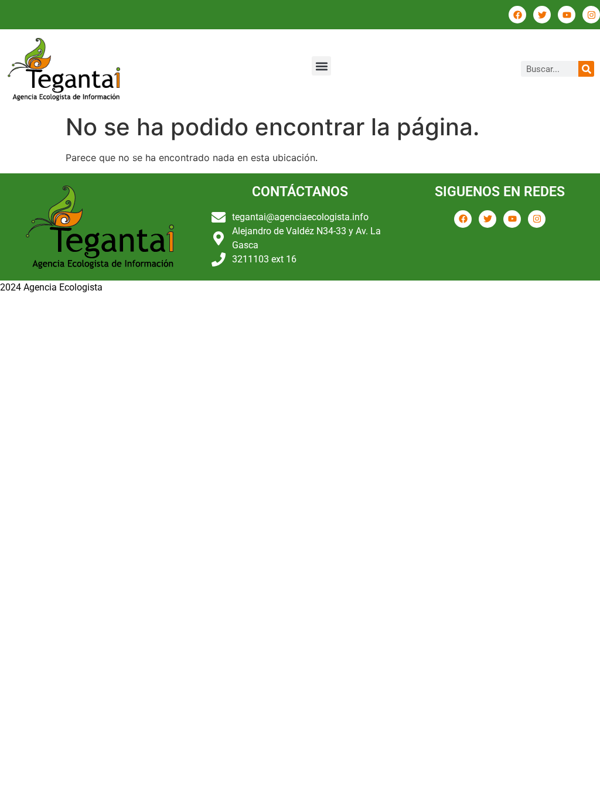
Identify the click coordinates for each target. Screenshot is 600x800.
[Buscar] (586, 69)
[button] (321, 66)
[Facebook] (517, 14)
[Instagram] (591, 14)
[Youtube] (566, 14)
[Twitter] (542, 14)
